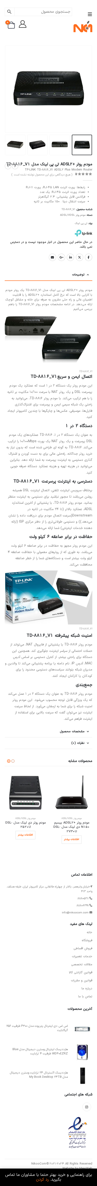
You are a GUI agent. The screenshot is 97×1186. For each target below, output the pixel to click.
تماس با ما (85, 996)
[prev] (15, 166)
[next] (8, 166)
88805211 (83, 898)
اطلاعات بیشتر (71, 839)
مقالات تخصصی (81, 964)
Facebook (88, 257)
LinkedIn (70, 257)
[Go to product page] (71, 792)
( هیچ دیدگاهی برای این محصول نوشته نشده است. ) (41, 175)
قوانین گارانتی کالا (80, 972)
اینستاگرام (86, 1107)
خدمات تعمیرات (82, 956)
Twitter (79, 257)
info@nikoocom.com (75, 913)
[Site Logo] (82, 26)
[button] (88, 14)
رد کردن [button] (42, 1179)
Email (52, 257)
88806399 (83, 905)
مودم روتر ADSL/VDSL (72, 215)
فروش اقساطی (82, 948)
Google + (61, 257)
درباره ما (86, 988)
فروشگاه (87, 940)
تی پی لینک (81, 223)
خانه (89, 932)
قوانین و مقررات (81, 980)
